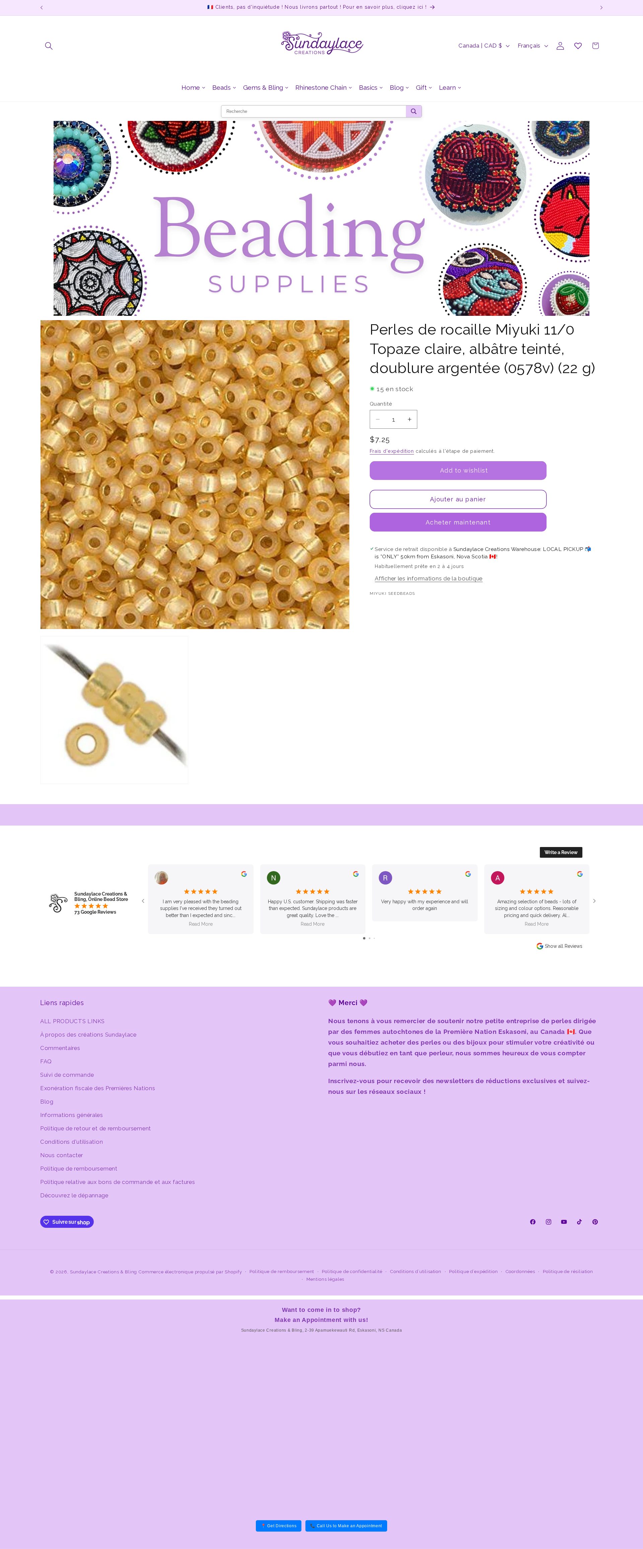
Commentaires (60, 1047)
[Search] (414, 111)
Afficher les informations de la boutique (429, 578)
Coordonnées (520, 1271)
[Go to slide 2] (369, 938)
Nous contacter (61, 1154)
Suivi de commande (67, 1074)
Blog (47, 1101)
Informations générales (71, 1114)
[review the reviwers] (244, 875)
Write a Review (561, 852)
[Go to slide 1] (364, 938)
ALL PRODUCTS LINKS (72, 1020)
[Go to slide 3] (374, 938)
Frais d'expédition (392, 450)
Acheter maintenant (458, 521)
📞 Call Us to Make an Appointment (346, 1526)
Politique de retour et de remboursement (95, 1128)
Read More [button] (201, 924)
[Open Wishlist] (578, 46)
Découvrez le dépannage (74, 1195)
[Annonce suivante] (601, 7)
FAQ (46, 1061)
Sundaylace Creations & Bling (103, 1271)
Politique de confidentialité (352, 1271)
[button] (49, 46)
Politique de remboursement (79, 1168)
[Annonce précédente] (41, 7)
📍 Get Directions (279, 1526)
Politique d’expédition (473, 1271)
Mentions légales (325, 1279)
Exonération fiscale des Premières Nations (97, 1087)
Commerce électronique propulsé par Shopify (190, 1271)
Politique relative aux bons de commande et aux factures (117, 1181)
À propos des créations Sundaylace (88, 1034)
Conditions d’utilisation (415, 1271)
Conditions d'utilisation (71, 1141)
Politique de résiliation (568, 1271)
